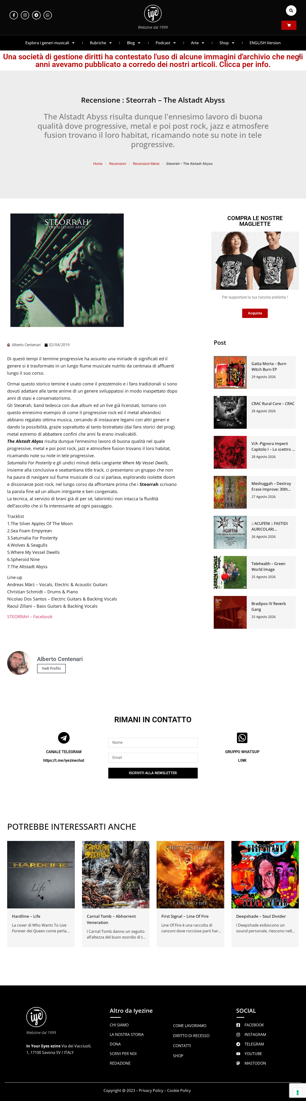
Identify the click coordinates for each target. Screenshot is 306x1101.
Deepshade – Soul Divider (261, 916)
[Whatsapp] (48, 15)
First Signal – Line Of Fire (185, 916)
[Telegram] (36, 15)
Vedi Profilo (51, 668)
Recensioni (117, 163)
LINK (242, 760)
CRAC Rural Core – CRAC (273, 403)
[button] (291, 10)
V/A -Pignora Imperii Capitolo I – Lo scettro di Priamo (273, 449)
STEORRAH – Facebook (29, 616)
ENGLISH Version (265, 42)
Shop (224, 42)
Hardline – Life (26, 916)
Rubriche (98, 42)
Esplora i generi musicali (47, 42)
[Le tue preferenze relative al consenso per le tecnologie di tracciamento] (297, 1092)
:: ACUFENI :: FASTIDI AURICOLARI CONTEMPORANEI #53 (271, 529)
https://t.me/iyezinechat (63, 760)
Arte (195, 42)
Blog (131, 42)
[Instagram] (25, 15)
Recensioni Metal (146, 163)
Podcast (163, 42)
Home (97, 163)
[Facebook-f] (14, 15)
